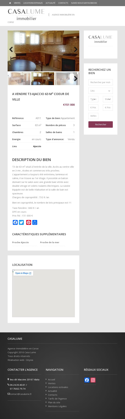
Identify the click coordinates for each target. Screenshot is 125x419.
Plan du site (54, 402)
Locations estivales (33, 3)
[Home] (10, 3)
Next (75, 51)
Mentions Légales (57, 406)
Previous (12, 51)
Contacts (63, 3)
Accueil (51, 379)
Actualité (50, 3)
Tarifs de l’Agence (57, 398)
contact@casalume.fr (21, 393)
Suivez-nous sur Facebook (84, 3)
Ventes (17, 3)
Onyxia (29, 359)
